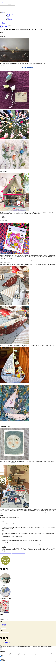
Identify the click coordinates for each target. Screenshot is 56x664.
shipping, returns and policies (4, 635)
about (8, 18)
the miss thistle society (10, 19)
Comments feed (4, 624)
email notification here (23, 461)
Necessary (2, 656)
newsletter (3, 1)
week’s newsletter (3, 255)
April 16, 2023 (6, 542)
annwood (2, 32)
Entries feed (3, 623)
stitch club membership (10, 14)
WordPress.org (4, 625)
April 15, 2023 (4, 538)
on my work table (5, 517)
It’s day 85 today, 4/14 (8, 509)
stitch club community (5, 2)
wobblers (34, 345)
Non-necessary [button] (2, 659)
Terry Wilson (51, 345)
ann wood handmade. (7, 642)
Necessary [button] (1, 655)
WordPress (6, 643)
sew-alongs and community (12, 517)
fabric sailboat (7, 264)
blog (7, 17)
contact (3, 22)
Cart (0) (6, 26)
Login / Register (2, 26)
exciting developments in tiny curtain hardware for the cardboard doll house (12, 553)
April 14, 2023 (2, 31)
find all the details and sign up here (40, 63)
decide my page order (40, 509)
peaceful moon (13, 462)
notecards (8, 15)
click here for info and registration (28, 67)
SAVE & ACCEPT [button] (2, 662)
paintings (8, 16)
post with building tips (51, 212)
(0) (2, 12)
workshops (17, 517)
